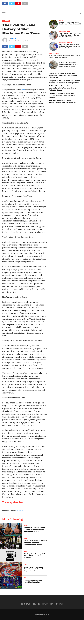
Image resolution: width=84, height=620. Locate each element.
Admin (13, 38)
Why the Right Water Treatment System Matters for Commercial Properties (63, 76)
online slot (20, 510)
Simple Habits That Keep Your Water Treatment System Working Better (64, 82)
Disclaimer (36, 604)
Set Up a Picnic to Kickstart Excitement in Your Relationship (62, 101)
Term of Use (59, 604)
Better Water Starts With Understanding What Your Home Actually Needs (62, 88)
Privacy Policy (47, 604)
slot (23, 90)
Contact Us (25, 604)
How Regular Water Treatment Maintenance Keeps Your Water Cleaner (62, 95)
